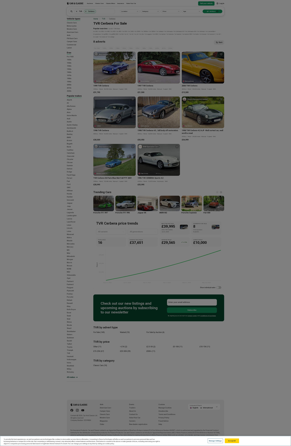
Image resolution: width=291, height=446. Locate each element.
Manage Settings (215, 441)
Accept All (232, 441)
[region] (145, 441)
